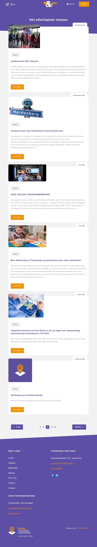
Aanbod (84, 4)
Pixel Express (82, 528)
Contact (11, 488)
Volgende (78, 427)
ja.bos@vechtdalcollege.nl (62, 463)
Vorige (18, 427)
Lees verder (17, 87)
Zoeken (11, 483)
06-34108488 (56, 469)
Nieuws (72, 4)
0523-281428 (14, 514)
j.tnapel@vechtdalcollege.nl (20, 508)
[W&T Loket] (50, 4)
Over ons (12, 478)
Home (11, 458)
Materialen (13, 468)
